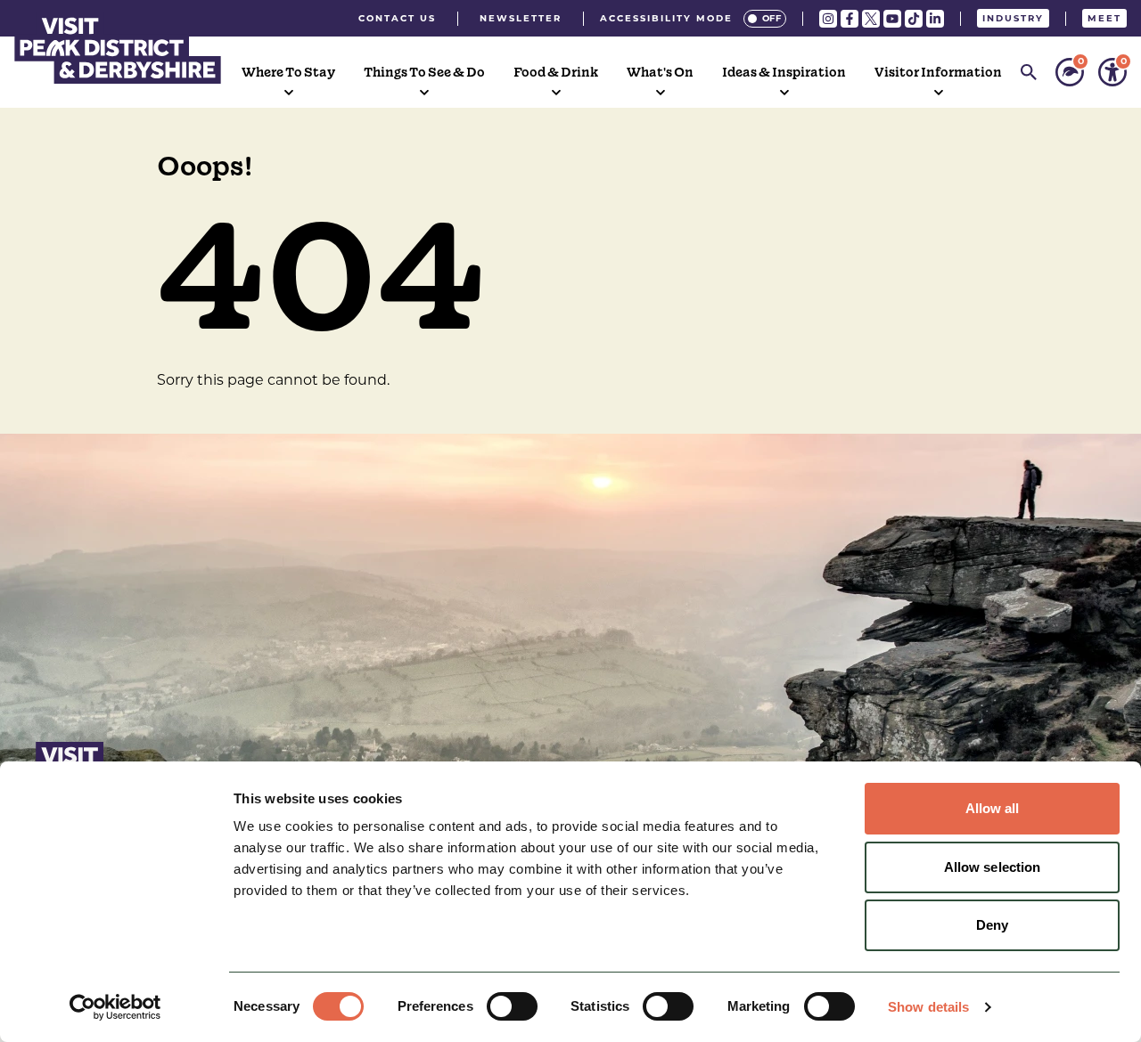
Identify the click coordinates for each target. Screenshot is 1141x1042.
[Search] (1028, 72)
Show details (928, 1006)
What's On (660, 72)
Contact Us (397, 18)
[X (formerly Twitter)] (871, 19)
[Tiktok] (914, 19)
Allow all (992, 808)
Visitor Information (938, 72)
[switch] (512, 1006)
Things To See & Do (424, 72)
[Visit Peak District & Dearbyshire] (117, 48)
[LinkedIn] (935, 19)
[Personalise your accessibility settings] (1112, 72)
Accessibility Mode (666, 18)
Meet (1104, 18)
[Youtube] (892, 19)
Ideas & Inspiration (784, 72)
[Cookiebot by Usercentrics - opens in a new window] (115, 1007)
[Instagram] (828, 19)
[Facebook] (849, 19)
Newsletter (521, 18)
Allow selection (992, 867)
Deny (992, 924)
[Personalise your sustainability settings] (1069, 72)
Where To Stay (288, 72)
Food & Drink (555, 72)
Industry (1013, 18)
